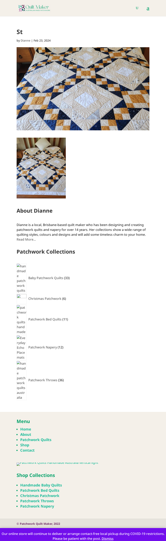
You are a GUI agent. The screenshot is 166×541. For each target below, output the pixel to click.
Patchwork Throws (37, 500)
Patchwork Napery (37, 506)
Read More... (26, 239)
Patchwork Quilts (35, 439)
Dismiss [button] (108, 538)
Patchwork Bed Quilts (39, 490)
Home (25, 429)
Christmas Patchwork (39, 495)
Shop (24, 444)
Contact (27, 450)
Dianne (25, 40)
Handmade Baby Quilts (41, 485)
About (25, 434)
